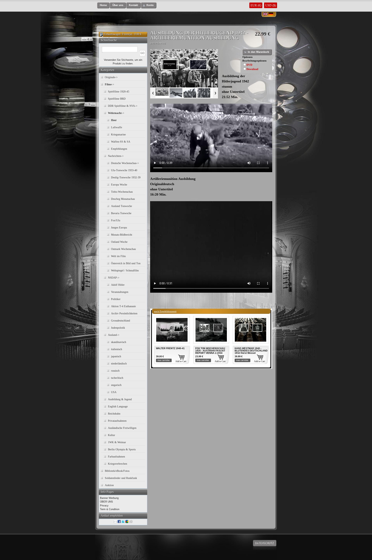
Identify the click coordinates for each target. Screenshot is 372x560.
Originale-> (111, 77)
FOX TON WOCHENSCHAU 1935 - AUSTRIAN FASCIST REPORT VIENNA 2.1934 (210, 350)
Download (252, 69)
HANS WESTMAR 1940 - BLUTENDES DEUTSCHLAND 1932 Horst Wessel (251, 350)
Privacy (104, 505)
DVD (249, 64)
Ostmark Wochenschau (123, 249)
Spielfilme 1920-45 (118, 91)
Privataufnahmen (117, 420)
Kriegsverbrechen (117, 463)
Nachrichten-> (116, 156)
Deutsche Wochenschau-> (125, 163)
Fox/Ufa (115, 220)
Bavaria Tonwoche (121, 213)
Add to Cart (180, 361)
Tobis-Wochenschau (122, 191)
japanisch (116, 356)
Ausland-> (113, 334)
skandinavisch (118, 342)
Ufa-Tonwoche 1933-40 (124, 170)
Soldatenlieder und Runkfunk (121, 478)
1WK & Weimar (117, 442)
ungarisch (116, 385)
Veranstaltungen (119, 292)
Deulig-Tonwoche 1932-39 (125, 177)
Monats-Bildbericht (121, 234)
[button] (103, 5)
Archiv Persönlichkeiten (124, 313)
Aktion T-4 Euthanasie (123, 306)
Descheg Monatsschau (123, 198)
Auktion (109, 485)
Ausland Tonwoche (121, 206)
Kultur (111, 435)
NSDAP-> (113, 277)
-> (109, 84)
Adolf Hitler (118, 284)
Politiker (116, 299)
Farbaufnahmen (116, 456)
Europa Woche (119, 184)
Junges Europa (119, 227)
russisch (115, 370)
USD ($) (270, 5)
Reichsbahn (114, 413)
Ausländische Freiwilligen (122, 428)
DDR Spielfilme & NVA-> (122, 105)
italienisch (116, 349)
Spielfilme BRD (117, 98)
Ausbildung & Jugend (120, 399)
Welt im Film (118, 256)
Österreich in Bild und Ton (125, 263)
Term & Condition (109, 509)
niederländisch (119, 363)
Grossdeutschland (120, 320)
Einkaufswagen (112, 34)
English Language (118, 406)
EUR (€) (256, 5)
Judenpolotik (118, 327)
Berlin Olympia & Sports (122, 449)
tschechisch (117, 377)
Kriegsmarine (118, 134)
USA (113, 392)
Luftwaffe (116, 127)
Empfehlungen (119, 148)
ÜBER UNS (106, 501)
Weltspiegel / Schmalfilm (125, 270)
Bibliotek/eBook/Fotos (117, 470)
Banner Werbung (109, 498)
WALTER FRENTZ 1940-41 (170, 348)
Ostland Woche (119, 241)
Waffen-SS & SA (120, 141)
